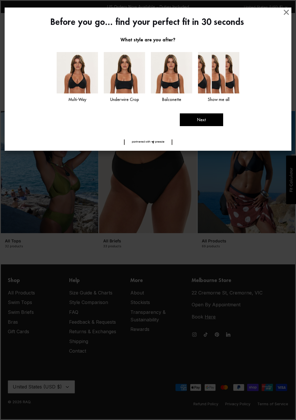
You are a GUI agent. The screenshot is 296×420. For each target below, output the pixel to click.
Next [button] (201, 119)
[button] (148, 142)
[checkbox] (77, 77)
